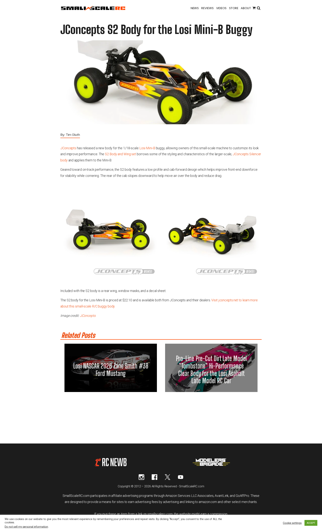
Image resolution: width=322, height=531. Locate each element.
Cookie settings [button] (292, 523)
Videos (221, 8)
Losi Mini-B (147, 148)
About (246, 8)
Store (233, 8)
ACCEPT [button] (311, 522)
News (195, 8)
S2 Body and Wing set (120, 154)
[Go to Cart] (254, 8)
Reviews (207, 8)
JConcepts (68, 148)
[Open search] (259, 8)
